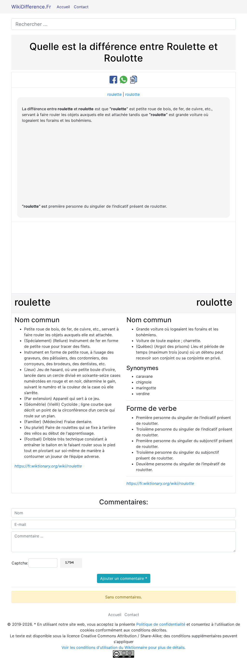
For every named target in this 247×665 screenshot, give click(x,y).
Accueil (63, 6)
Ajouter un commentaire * (123, 578)
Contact (81, 6)
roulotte (132, 94)
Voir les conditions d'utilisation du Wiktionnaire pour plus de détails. (123, 647)
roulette (114, 94)
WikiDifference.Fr (31, 7)
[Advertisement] (123, 163)
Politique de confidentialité (160, 624)
